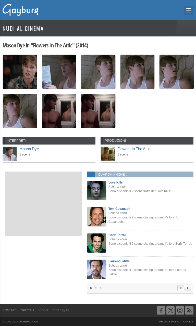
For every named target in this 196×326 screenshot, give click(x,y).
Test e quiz (60, 310)
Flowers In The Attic (133, 149)
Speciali (27, 310)
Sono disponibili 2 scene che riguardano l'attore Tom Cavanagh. (144, 215)
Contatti (10, 310)
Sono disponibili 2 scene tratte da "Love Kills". (140, 187)
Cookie (188, 321)
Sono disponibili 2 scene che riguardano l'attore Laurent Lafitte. (147, 267)
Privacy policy (170, 321)
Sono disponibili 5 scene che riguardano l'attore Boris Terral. (150, 239)
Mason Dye (29, 149)
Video (43, 310)
